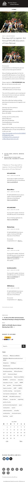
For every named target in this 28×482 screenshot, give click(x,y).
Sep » (21, 441)
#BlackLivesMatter (15, 355)
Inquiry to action (7, 388)
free (4, 385)
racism (13, 407)
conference (13, 379)
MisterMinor (10, 189)
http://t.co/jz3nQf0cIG (12, 182)
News (10, 153)
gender (9, 385)
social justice (6, 413)
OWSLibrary (10, 286)
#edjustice (6, 363)
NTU (20, 393)
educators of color (10, 157)
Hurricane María (17, 385)
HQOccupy (10, 248)
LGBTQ (20, 388)
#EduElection (6, 365)
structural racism (16, 413)
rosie (13, 36)
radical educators (7, 410)
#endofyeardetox (7, 371)
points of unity (7, 402)
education (20, 379)
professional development (10, 405)
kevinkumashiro (11, 268)
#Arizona (5, 355)
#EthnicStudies (18, 371)
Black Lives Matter (19, 377)
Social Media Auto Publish (8, 481)
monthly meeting (7, 391)
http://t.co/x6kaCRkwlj (12, 219)
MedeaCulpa (10, 227)
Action (6, 153)
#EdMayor (13, 363)
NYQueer (5, 399)
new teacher (17, 391)
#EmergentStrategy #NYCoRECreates (13, 368)
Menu (14, 9)
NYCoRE (5, 396)
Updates (15, 153)
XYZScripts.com (22, 481)
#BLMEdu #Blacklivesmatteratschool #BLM (13, 359)
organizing (20, 399)
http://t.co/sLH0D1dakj (12, 276)
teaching (5, 416)
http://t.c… (20, 240)
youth (11, 416)
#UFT (4, 374)
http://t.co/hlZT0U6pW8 (13, 257)
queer (20, 405)
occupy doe (13, 399)
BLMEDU (5, 379)
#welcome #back (12, 374)
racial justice (6, 407)
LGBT (15, 388)
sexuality (16, 410)
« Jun (7, 441)
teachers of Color (18, 158)
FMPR (21, 382)
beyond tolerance (7, 377)
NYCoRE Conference (14, 396)
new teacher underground (10, 393)
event (16, 382)
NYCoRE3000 (11, 173)
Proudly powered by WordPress (9, 477)
